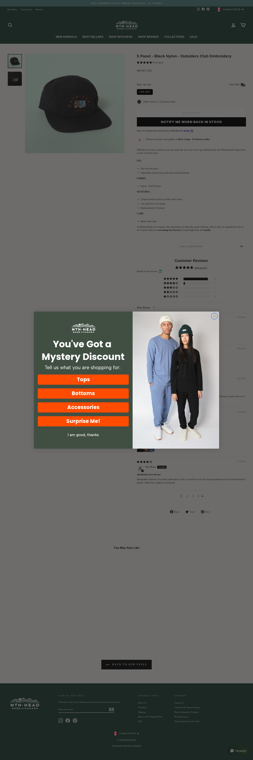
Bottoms (83, 393)
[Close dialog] (214, 316)
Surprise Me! (83, 421)
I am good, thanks (83, 435)
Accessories (83, 407)
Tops (83, 379)
